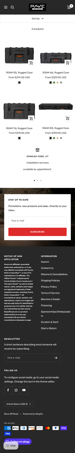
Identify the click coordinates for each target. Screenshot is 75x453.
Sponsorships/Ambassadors (55, 313)
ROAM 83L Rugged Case (55, 128)
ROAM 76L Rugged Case (19, 128)
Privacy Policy (49, 286)
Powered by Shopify (33, 414)
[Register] (55, 358)
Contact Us (47, 268)
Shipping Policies (50, 280)
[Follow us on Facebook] (8, 390)
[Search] (12, 7)
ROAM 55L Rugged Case (19, 72)
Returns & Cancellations (54, 274)
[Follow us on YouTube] (24, 390)
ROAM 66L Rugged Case (56, 72)
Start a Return (49, 328)
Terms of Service (50, 293)
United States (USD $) (17, 404)
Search (45, 261)
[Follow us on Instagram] (16, 390)
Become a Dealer (50, 299)
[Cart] (69, 7)
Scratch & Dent (49, 322)
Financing (46, 305)
